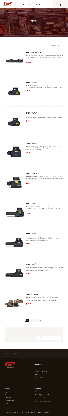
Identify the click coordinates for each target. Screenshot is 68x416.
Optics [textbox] (49, 338)
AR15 (36, 392)
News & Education (10, 400)
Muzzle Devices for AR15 (42, 398)
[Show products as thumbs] (61, 45)
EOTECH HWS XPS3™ (31, 83)
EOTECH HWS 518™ (31, 234)
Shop (32, 26)
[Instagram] (16, 353)
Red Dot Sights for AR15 (42, 395)
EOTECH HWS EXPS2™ (32, 173)
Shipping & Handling (41, 371)
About (37, 369)
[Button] (57, 4)
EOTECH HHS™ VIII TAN (32, 294)
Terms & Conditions (40, 380)
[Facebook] (7, 353)
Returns (37, 374)
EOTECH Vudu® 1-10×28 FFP (33, 52)
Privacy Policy (39, 377)
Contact (7, 403)
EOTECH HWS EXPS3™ (32, 143)
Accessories (8, 397)
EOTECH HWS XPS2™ (31, 113)
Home (27, 26)
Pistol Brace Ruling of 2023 (43, 401)
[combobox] (48, 338)
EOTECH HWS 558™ (31, 203)
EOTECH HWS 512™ (31, 264)
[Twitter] (11, 353)
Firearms (7, 395)
